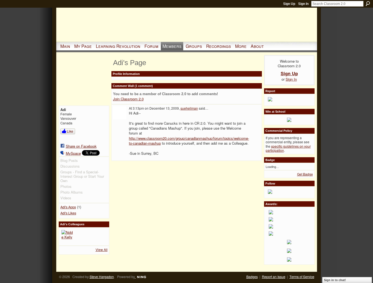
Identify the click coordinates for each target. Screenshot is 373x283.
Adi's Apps (68, 207)
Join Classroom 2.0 (128, 98)
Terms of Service (301, 276)
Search (368, 3)
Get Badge (305, 174)
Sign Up (289, 4)
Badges (252, 276)
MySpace (73, 153)
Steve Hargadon (102, 276)
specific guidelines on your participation (288, 148)
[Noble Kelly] (68, 236)
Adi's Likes (68, 213)
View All (102, 249)
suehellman (189, 108)
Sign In (303, 4)
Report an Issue (273, 276)
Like (70, 131)
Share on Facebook (81, 146)
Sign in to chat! (335, 280)
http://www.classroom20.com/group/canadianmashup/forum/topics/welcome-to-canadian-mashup (189, 141)
